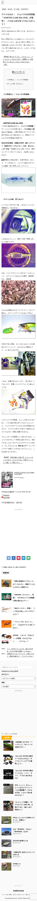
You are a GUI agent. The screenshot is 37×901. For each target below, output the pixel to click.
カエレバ (22, 477)
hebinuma (18, 890)
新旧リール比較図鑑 (11, 733)
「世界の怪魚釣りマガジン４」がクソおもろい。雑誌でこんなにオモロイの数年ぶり (24, 584)
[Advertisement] (18, 530)
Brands (10, 567)
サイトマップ (18, 885)
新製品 (5, 567)
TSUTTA (19, 502)
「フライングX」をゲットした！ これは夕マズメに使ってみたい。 (24, 625)
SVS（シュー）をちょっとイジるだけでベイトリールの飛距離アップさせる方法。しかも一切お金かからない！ (23, 790)
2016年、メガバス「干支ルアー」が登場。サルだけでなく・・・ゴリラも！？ (23, 638)
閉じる (22, 72)
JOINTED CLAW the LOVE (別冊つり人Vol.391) (24, 473)
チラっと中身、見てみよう (15, 84)
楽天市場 (6, 498)
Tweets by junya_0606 (9, 671)
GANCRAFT (22, 567)
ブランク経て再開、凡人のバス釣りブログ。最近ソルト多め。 (18, 894)
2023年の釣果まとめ (20, 841)
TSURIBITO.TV (9, 502)
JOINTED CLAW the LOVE (13, 123)
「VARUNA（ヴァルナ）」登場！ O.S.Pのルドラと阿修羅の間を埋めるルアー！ (23, 598)
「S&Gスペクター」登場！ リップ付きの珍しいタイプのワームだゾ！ (24, 611)
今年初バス (17, 864)
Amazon (6, 495)
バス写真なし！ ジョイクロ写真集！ (18, 79)
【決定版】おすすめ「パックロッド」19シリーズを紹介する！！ (23, 744)
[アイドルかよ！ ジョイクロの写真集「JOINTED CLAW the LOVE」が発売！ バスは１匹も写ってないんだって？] (23, 558)
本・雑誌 (15, 567)
